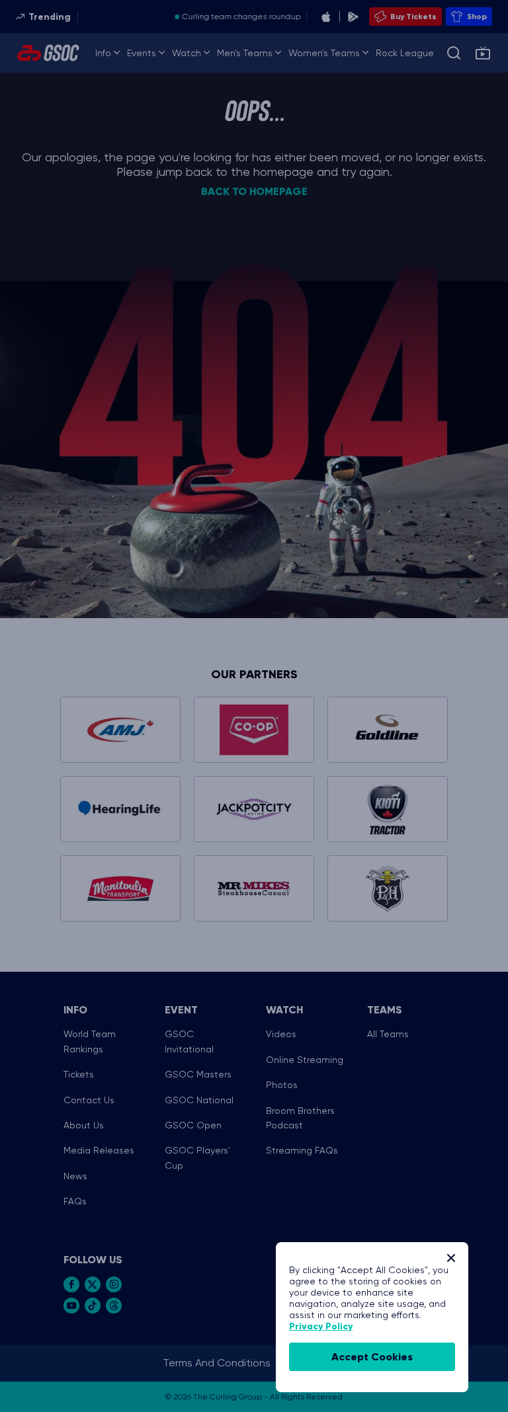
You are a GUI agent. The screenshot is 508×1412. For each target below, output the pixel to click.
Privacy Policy (321, 1326)
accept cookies (372, 1357)
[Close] (451, 1258)
